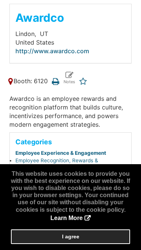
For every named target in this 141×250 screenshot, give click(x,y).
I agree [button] (70, 237)
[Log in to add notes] (69, 78)
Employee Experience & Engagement (60, 153)
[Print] (55, 81)
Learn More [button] (66, 218)
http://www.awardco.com (52, 51)
